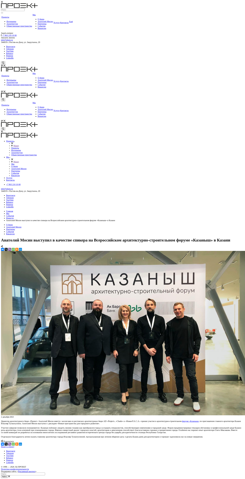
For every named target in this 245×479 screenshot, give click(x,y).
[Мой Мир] (20, 249)
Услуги (56, 23)
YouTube (10, 51)
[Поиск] (2, 12)
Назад (16, 146)
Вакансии (42, 28)
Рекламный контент (26, 471)
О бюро (41, 19)
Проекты (5, 17)
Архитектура (12, 24)
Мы (34, 15)
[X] (6, 249)
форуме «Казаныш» (190, 421)
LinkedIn (10, 58)
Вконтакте (10, 46)
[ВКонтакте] (2, 249)
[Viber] (9, 249)
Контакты (64, 23)
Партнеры (42, 24)
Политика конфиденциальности (15, 469)
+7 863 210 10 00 (9, 35)
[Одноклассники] (16, 249)
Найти (4, 477)
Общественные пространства (19, 26)
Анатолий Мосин (45, 21)
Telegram (10, 49)
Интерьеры (11, 21)
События (41, 26)
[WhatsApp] (13, 249)
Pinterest (9, 56)
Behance (9, 53)
